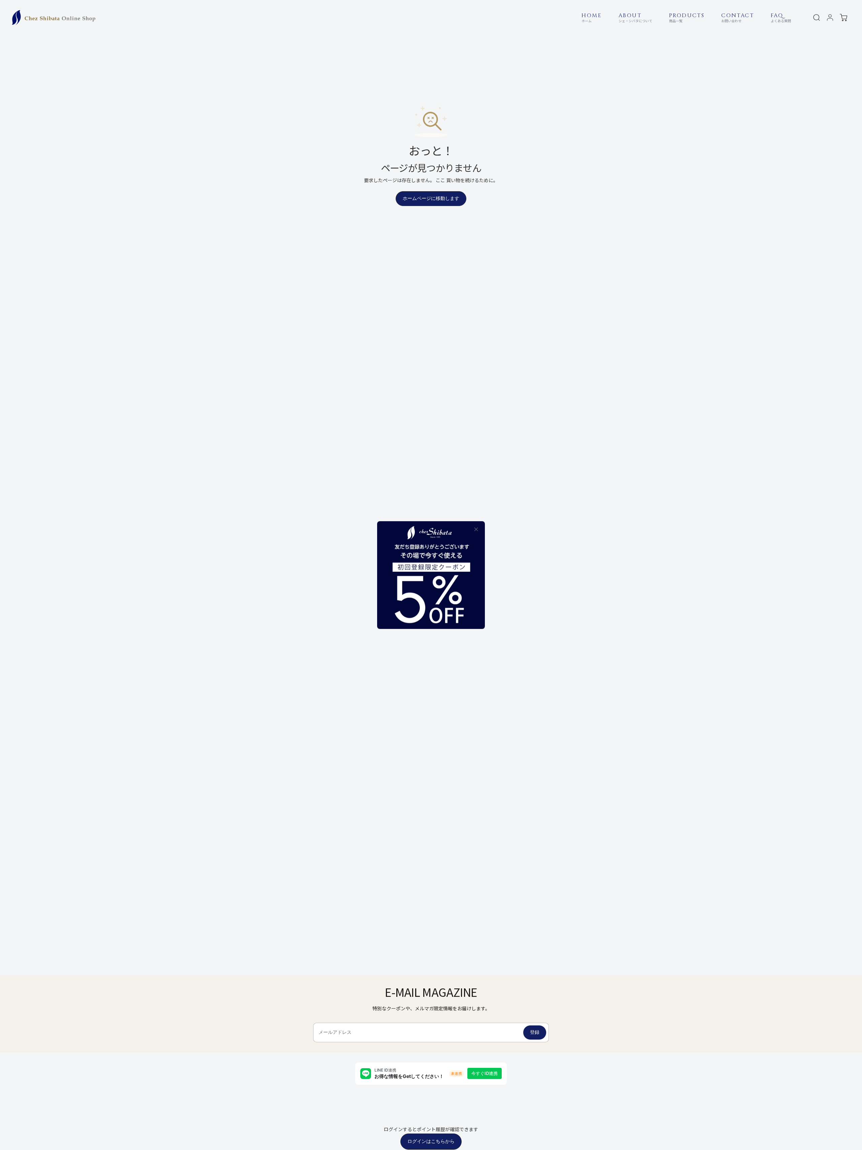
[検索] (816, 17)
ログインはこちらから (431, 1141)
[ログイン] (830, 17)
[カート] (843, 17)
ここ (440, 180)
